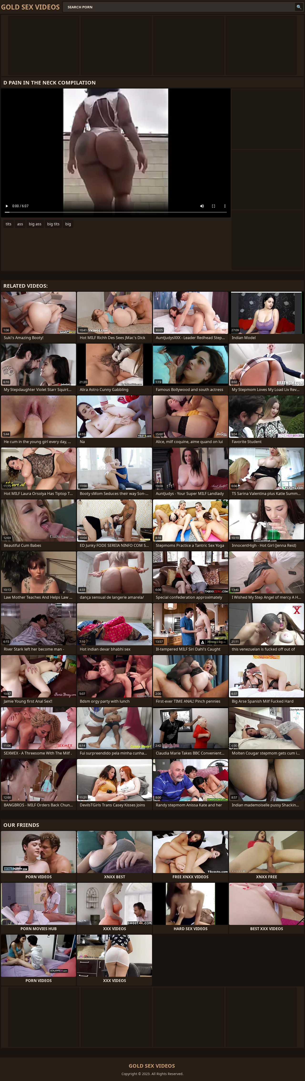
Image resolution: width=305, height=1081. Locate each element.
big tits (53, 224)
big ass (35, 224)
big (68, 224)
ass (20, 224)
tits (8, 224)
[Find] (299, 7)
